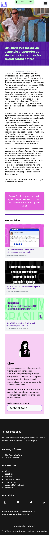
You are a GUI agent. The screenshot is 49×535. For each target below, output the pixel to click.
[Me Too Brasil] (4, 4)
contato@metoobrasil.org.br (16, 514)
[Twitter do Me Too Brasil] (5, 502)
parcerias (9, 487)
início (7, 471)
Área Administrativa (23, 526)
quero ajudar (10, 482)
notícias (8, 476)
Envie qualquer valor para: (18, 403)
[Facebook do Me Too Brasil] (31, 502)
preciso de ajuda (12, 479)
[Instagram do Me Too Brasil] (18, 502)
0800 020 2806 (13, 431)
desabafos (9, 474)
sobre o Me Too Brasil (14, 485)
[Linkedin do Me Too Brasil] (44, 502)
